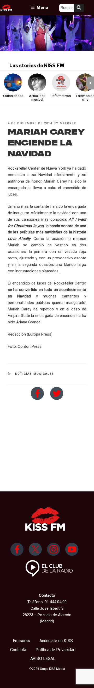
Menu (42, 7)
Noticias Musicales (34, 374)
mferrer (68, 123)
